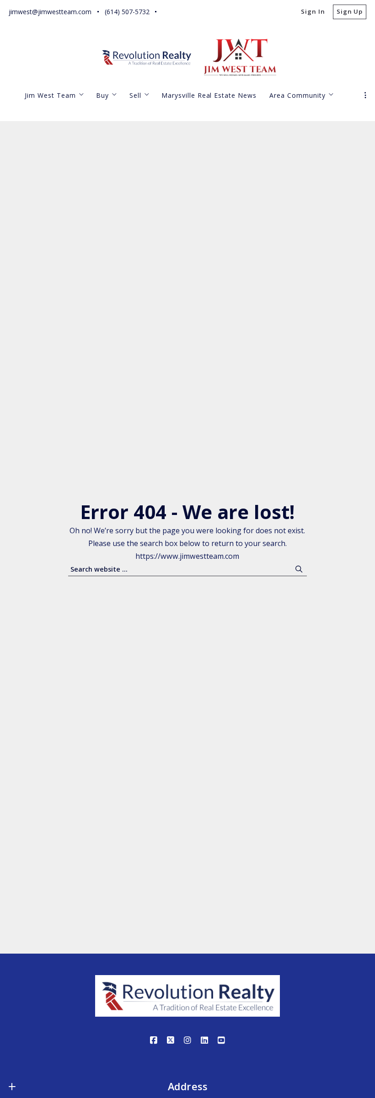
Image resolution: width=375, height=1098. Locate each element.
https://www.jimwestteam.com (187, 556)
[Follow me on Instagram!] (201, 12)
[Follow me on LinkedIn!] (218, 12)
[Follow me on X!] (184, 12)
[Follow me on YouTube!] (235, 12)
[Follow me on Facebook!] (167, 12)
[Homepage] (147, 57)
